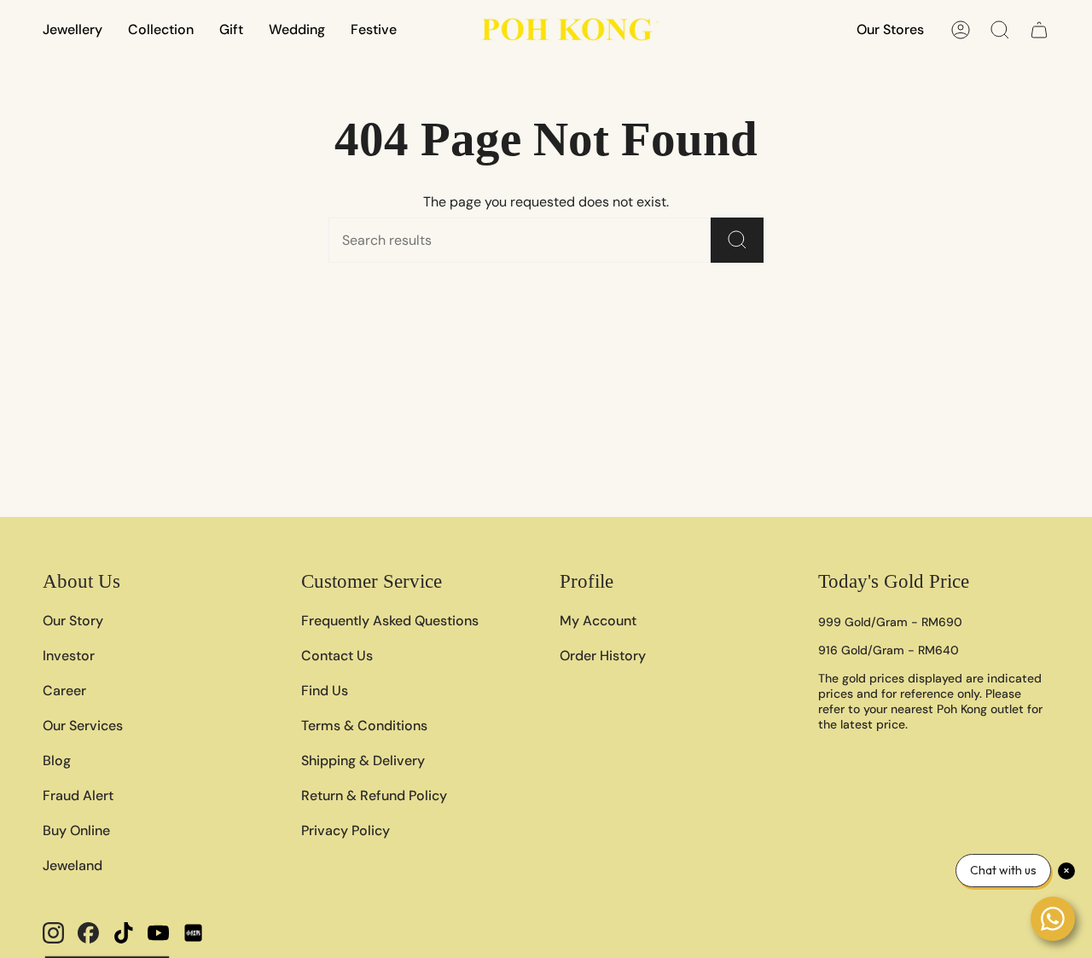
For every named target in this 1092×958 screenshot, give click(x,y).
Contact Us (337, 656)
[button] (72, 29)
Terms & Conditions (364, 725)
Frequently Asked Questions (390, 621)
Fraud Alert (78, 795)
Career (64, 691)
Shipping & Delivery (363, 760)
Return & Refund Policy (374, 795)
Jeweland (72, 865)
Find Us (324, 691)
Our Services (83, 725)
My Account (598, 621)
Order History (603, 656)
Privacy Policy (345, 830)
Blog (57, 760)
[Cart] (1039, 29)
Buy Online (76, 830)
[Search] (737, 240)
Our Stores (890, 29)
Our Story (73, 621)
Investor (69, 656)
